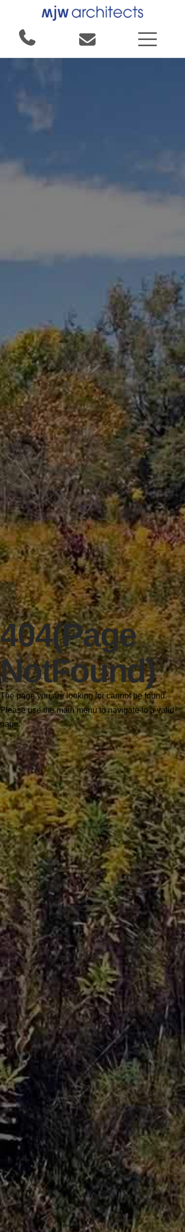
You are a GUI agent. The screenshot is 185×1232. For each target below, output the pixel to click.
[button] (147, 39)
